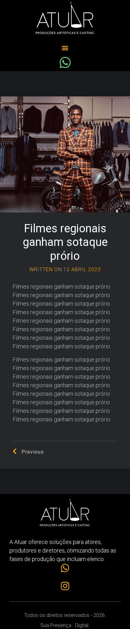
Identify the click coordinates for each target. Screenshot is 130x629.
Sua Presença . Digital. (65, 625)
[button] (65, 48)
